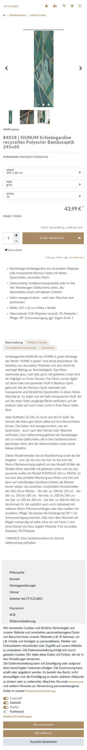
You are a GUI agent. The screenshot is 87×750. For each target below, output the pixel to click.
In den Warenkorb (52, 238)
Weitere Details (37, 342)
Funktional (17, 711)
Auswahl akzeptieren (43, 742)
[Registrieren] (55, 5)
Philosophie (17, 572)
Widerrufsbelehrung (22, 621)
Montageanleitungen (23, 585)
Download (47, 348)
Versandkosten (76, 257)
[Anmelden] (46, 5)
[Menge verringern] (16, 241)
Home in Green (38, 15)
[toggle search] (64, 5)
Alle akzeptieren (43, 724)
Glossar (14, 592)
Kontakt (15, 579)
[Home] (4, 15)
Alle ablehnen (43, 733)
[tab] (14, 342)
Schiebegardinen (17, 15)
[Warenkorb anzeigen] (72, 5)
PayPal (14, 707)
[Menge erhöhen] (16, 235)
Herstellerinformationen (21, 348)
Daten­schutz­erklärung (40, 691)
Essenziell (16, 698)
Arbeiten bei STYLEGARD (26, 598)
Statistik (15, 702)
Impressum (17, 608)
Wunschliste (14, 250)
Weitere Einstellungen (17, 716)
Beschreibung (14, 342)
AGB (12, 614)
